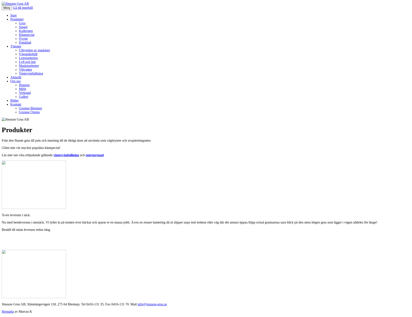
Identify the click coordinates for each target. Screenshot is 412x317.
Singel (23, 27)
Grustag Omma (29, 112)
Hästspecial (26, 35)
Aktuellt (15, 77)
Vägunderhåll (28, 54)
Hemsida (8, 311)
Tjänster (15, 46)
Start (13, 15)
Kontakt (15, 104)
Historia (24, 85)
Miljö (22, 89)
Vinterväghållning (31, 73)
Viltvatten (25, 69)
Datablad (25, 42)
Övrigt (23, 38)
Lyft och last (27, 62)
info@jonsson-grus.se (152, 304)
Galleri (23, 96)
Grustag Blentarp (30, 108)
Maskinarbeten (29, 65)
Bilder (14, 100)
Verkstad (25, 93)
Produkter (17, 19)
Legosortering (28, 58)
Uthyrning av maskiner (34, 50)
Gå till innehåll (23, 7)
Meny (6, 7)
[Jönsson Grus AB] (15, 3)
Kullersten (26, 31)
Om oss (15, 81)
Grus (22, 23)
